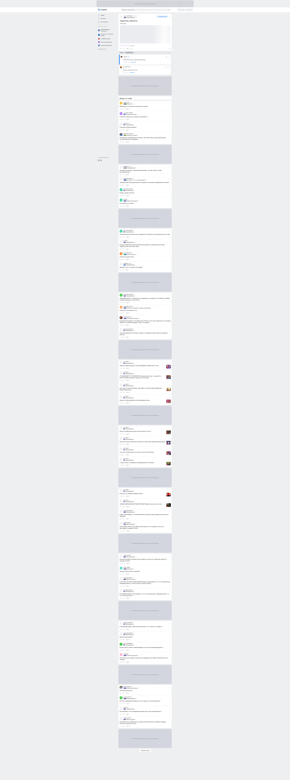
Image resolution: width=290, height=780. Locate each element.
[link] (145, 106)
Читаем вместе (131, 254)
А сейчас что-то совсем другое (136, 180)
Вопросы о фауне (132, 135)
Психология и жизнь (132, 318)
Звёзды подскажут (131, 114)
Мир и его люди (130, 579)
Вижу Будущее (130, 524)
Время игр (130, 569)
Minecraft (129, 104)
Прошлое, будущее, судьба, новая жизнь (139, 308)
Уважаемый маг (130, 17)
